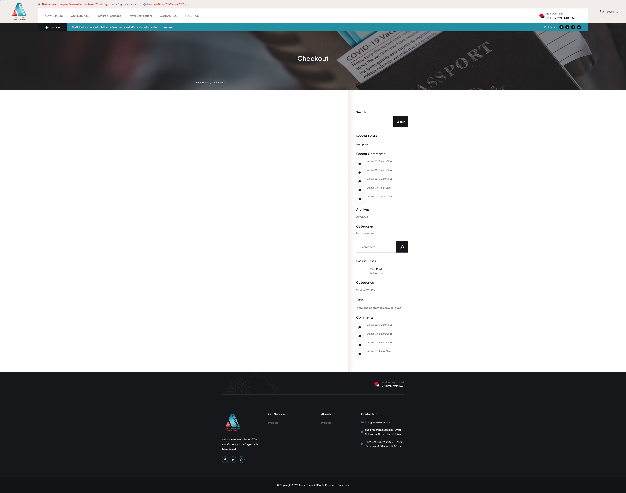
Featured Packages (109, 15)
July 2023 (362, 216)
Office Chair (386, 196)
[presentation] (165, 27)
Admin (370, 161)
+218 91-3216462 (392, 386)
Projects (273, 422)
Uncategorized (365, 233)
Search (361, 112)
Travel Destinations (140, 15)
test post (362, 144)
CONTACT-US (168, 15)
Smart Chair (385, 161)
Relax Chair (385, 187)
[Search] (402, 247)
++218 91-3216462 (560, 17)
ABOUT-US (192, 15)
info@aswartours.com (128, 4)
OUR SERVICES (80, 15)
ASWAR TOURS (54, 15)
